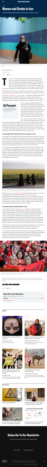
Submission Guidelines (28, 450)
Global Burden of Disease (14, 95)
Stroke (6, 284)
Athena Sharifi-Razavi (7, 70)
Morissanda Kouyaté (7, 340)
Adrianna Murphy (29, 340)
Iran (3, 284)
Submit (42, 298)
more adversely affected (17, 193)
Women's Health (16, 284)
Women (10, 284)
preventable (22, 209)
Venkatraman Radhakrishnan (32, 373)
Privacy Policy (29, 464)
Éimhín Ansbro (36, 340)
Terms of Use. (35, 464)
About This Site (17, 450)
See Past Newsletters (8, 300)
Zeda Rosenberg (6, 375)
